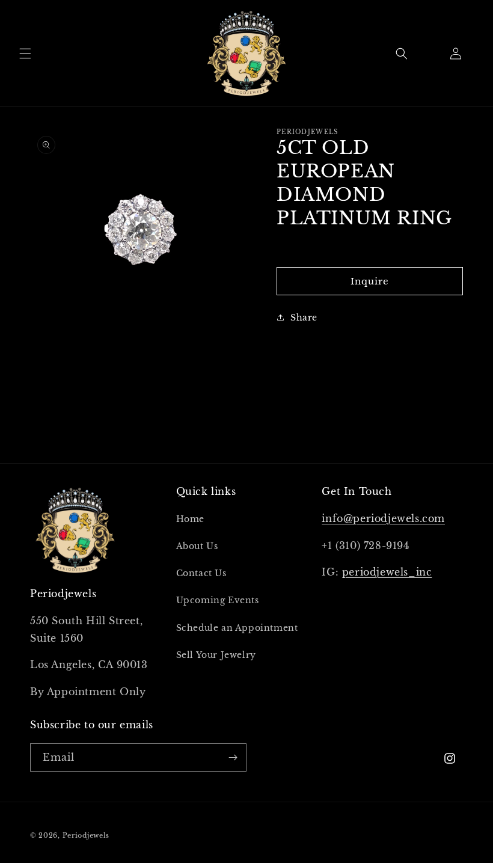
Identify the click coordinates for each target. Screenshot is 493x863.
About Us (197, 546)
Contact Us (201, 573)
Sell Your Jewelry (216, 655)
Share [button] (303, 317)
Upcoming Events (217, 600)
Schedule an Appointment (237, 627)
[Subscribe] (232, 757)
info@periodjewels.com (383, 518)
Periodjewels (86, 835)
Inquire (370, 281)
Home (190, 519)
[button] (25, 53)
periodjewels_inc (387, 572)
